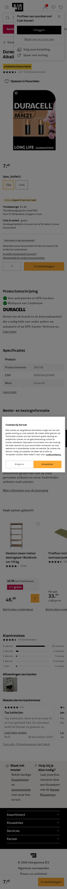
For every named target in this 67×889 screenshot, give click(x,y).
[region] (33, 444)
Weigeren (19, 464)
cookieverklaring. (53, 455)
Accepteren (47, 464)
